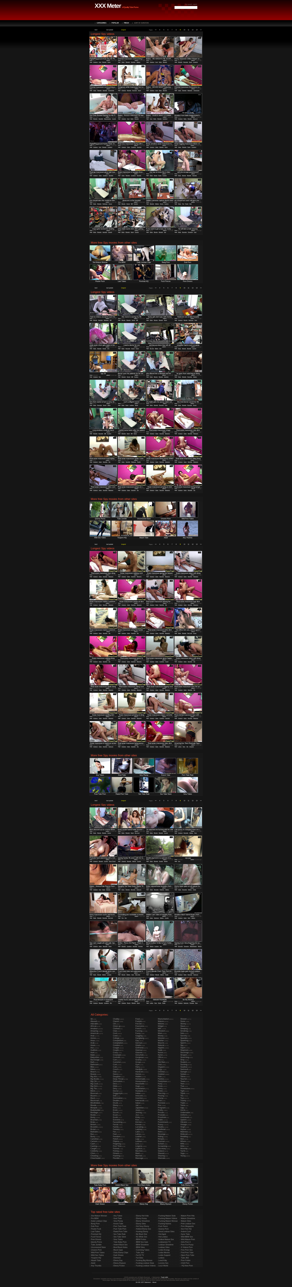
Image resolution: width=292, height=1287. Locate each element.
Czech (115, 1069)
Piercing (161, 1093)
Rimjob (166, 861)
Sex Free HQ (186, 1229)
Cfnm (92, 1153)
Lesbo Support (164, 1255)
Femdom (116, 1136)
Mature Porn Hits (187, 1216)
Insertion (139, 1098)
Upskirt (183, 1120)
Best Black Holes (120, 1247)
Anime (93, 1038)
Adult (93, 1263)
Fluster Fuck (96, 1229)
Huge (137, 1086)
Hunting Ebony (142, 1231)
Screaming (162, 1146)
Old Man (161, 1062)
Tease (182, 1081)
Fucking (165, 175)
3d (91, 1019)
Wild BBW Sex (187, 1237)
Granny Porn (163, 1229)
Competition (118, 1040)
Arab (92, 1043)
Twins (182, 1105)
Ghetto (138, 1045)
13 (197, 30)
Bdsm (92, 1069)
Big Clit (93, 1081)
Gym (137, 1064)
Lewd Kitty (162, 1260)
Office (109, 405)
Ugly (182, 1108)
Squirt (182, 1048)
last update (109, 30)
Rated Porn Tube (120, 1231)
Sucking (183, 1064)
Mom (160, 1033)
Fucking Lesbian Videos (146, 1266)
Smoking (184, 1031)
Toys (182, 1098)
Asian (123, 62)
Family (116, 1127)
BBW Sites (140, 1247)
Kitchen (138, 1122)
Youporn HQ (96, 1258)
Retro (160, 1132)
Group (138, 1062)
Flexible (116, 1158)
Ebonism (117, 1258)
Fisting (116, 1151)
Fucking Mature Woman (168, 1221)
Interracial (139, 1100)
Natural (161, 1045)
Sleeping (184, 1028)
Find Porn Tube (187, 1253)
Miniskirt (161, 1031)
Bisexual (94, 1093)
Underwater (185, 1112)
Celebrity (94, 1151)
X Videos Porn (187, 1247)
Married (138, 1156)
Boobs (93, 1115)
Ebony (115, 1105)
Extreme (116, 1120)
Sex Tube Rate (119, 1234)
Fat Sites (139, 1258)
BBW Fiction (141, 1239)
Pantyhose (162, 1081)
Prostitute (162, 1117)
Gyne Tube (185, 1234)
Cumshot (195, 62)
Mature (134, 861)
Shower (183, 1019)
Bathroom (94, 1064)
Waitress (184, 1132)
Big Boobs (94, 1079)
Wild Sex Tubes (97, 1255)
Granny (138, 1060)
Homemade (140, 1079)
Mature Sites (186, 1221)
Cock (115, 1033)
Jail (136, 1105)
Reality (139, 462)
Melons (161, 1024)
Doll (114, 1096)
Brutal (92, 1129)
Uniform (183, 1115)
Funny (138, 1033)
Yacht (182, 1151)
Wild (182, 1146)
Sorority (183, 1036)
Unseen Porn (96, 1250)
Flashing (162, 889)
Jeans (138, 1110)
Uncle (182, 1110)
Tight (182, 1091)
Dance (115, 1074)
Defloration (117, 1081)
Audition (93, 1050)
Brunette (185, 62)
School (161, 1144)
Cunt (166, 405)
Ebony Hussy (141, 1218)
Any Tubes (117, 1216)
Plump (160, 1098)
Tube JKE (185, 1258)
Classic (116, 1021)
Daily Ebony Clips (120, 1253)
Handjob (133, 62)
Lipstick (138, 1148)
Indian (138, 1093)
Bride (92, 1122)
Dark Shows (118, 1255)
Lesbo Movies (164, 1253)
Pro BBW (95, 1218)
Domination (118, 1098)
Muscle (161, 1043)
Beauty (93, 1074)
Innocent (139, 1096)
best (96, 30)
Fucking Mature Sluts (167, 1216)
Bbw (92, 1067)
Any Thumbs (96, 1266)
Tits (109, 462)
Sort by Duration (141, 23)
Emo (115, 1108)
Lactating (139, 1127)
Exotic (115, 1117)
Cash (92, 1144)
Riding (156, 348)
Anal (100, 62)
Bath (92, 1062)
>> (201, 30)
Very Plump (118, 1221)
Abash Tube (96, 1260)
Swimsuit (184, 1069)
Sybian (183, 1074)
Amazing (191, 746)
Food (137, 1019)
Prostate (161, 1115)
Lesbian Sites (163, 1247)
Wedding (184, 1136)
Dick (190, 203)
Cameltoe (94, 1139)
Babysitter (94, 1057)
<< (155, 30)
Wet (182, 1139)
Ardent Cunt (186, 1231)
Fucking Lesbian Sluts (145, 1263)
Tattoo (182, 1076)
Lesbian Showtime (165, 1245)
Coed (115, 1036)
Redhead (105, 203)
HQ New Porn (187, 1266)
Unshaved (184, 1117)
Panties (161, 1079)
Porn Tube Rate (119, 1226)
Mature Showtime (188, 1218)
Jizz (137, 1115)
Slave (182, 1026)
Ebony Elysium (119, 1263)
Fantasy (116, 1129)
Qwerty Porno (96, 1242)
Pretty (160, 1110)
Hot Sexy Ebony (142, 1226)
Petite (160, 1091)
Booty (92, 1117)
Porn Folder (185, 1260)
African (93, 1026)
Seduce (161, 1151)
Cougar (116, 1048)
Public (194, 889)
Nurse (136, 405)
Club (115, 1031)
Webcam (184, 1134)
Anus (92, 1040)
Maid (137, 1153)
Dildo (115, 1086)
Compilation (118, 1043)
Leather (138, 1136)
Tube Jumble (96, 1245)
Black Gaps (118, 1250)
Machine (139, 1151)
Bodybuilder (95, 1110)
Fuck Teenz (163, 1226)
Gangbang (139, 1038)
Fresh (126, 23)
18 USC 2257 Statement (143, 1282)
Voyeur (183, 1129)
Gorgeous (139, 1057)
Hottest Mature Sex (166, 1239)
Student (183, 1062)
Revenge (161, 1134)
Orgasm (161, 1067)
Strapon (183, 1055)
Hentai (138, 1074)
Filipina (116, 1141)
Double (161, 861)
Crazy (115, 1052)
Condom (116, 1045)
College (116, 1038)
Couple (114, 118)
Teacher (183, 1079)
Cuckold (116, 1057)
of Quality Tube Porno (130, 7)
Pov (183, 203)
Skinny (183, 1024)
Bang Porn (95, 1224)
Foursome (139, 1026)
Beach (128, 1003)
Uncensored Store (98, 1247)
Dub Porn (95, 1226)
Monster (161, 1038)
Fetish (163, 1003)
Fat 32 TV (140, 1255)
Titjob (182, 1093)
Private (104, 348)
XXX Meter (108, 5)
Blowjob (104, 62)
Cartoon (93, 1141)
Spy (108, 348)
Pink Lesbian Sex (188, 1224)
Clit (114, 1024)
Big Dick (94, 1086)
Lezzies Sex (163, 1263)
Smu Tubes (118, 1239)
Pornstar (140, 946)
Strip (182, 1060)
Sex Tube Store (119, 1237)
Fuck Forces (96, 1237)
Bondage (94, 1112)
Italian (138, 1103)
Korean (138, 1124)
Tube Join (140, 1253)
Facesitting (117, 1122)
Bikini (92, 1091)
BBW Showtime (142, 1245)
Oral (160, 1064)
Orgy (160, 1069)
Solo (182, 1033)
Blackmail (94, 1100)
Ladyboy (139, 1129)
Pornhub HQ (96, 1234)
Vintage (183, 1124)
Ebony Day (118, 1260)
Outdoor (161, 1074)
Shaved (161, 1153)
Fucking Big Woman (144, 1260)
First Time (137, 974)
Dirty (115, 1088)
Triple (182, 1103)
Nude (160, 1050)
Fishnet (116, 1148)
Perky (160, 1088)
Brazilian (94, 1120)
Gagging (138, 1036)
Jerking (138, 1112)
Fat (114, 1132)
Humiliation (140, 1088)
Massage (190, 90)
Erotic (159, 1003)
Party (160, 1084)
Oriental (161, 1072)
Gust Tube (117, 1218)
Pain (160, 1076)
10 (184, 30)
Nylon (160, 1055)
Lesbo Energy (164, 1250)
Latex (137, 1132)
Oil (159, 1060)
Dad (114, 1072)
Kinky (137, 1117)
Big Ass (93, 1076)
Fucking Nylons (164, 1224)
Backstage (94, 1060)
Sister (182, 1021)
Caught (110, 232)
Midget (161, 1026)
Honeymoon (140, 1081)
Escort (116, 1112)
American (94, 1033)
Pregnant (162, 1108)
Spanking (184, 1040)
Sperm (183, 1043)
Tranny (183, 1100)
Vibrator (183, 1122)
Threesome (196, 90)
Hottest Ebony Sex (143, 1229)
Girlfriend (139, 1048)
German (138, 1043)
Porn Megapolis (187, 1226)
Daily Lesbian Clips (99, 1221)
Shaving (161, 1156)
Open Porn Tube (187, 1255)
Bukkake (94, 1132)
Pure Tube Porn (119, 1229)
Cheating (94, 1156)
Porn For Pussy (187, 1245)
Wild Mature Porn (188, 1239)
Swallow (183, 1067)
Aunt (92, 1052)
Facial (166, 661)
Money (161, 1036)
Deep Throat (112, 861)
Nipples (161, 1048)
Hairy (189, 918)
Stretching (184, 1057)
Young (182, 1156)
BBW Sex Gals (142, 1242)
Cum (115, 1060)
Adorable (94, 1024)
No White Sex (141, 1237)
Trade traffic (164, 1277)
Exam (115, 1115)
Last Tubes (95, 1231)
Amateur (95, 62)
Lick (137, 1144)
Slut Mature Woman (99, 1216)
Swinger (183, 1072)
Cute (195, 232)
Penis (160, 1086)
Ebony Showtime (143, 1221)
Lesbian (132, 405)
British (93, 1124)
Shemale (161, 1158)
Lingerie (109, 974)
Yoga (182, 1153)
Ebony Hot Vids (142, 1216)
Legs (137, 1139)
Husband (139, 1091)
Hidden (138, 62)
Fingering (190, 232)
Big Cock (189, 633)
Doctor (155, 175)
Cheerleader (95, 1158)
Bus (92, 1134)
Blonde (184, 175)
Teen (195, 320)
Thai (182, 1086)
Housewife (139, 1084)
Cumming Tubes (142, 1250)
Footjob (138, 1021)
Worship (183, 1148)
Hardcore (191, 320)
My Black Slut (141, 1234)
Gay (137, 1040)
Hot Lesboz (163, 1237)
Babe (160, 62)
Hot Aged (162, 1234)
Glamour (139, 1050)
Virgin (182, 1127)
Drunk (115, 1103)
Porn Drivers (96, 1239)
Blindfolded (95, 1103)
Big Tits (152, 348)
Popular (115, 23)
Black (92, 1098)
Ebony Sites (141, 1224)
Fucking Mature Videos (167, 1218)
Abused (93, 1021)
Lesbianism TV (164, 1242)
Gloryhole (139, 1055)
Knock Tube (118, 1224)
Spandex (184, 1038)
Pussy (159, 175)
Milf (132, 203)
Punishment (163, 1122)
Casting (93, 1146)
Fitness (116, 1153)
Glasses (138, 1052)
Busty (109, 62)
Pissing (161, 1096)
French (138, 1028)
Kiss (137, 1120)
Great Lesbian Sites (166, 1231)
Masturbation (107, 118)
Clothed (116, 1028)
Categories (101, 23)
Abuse (154, 1282)
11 (188, 30)
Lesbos (161, 1258)
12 (192, 30)
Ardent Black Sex (120, 1245)
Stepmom (184, 1050)
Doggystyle (111, 90)
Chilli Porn (185, 1263)
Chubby (116, 1019)
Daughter (117, 1076)
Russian (161, 1141)
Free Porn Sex (187, 1250)
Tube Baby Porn (120, 1242)
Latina (179, 746)
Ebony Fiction (119, 1266)
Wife (182, 1144)
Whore (183, 1141)
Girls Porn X (186, 1242)
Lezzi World (163, 1266)
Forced (138, 1024)
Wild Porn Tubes (97, 1253)
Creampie (117, 1055)
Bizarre (93, 1096)
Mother (151, 946)
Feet (115, 1134)
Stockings (184, 1052)
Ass (165, 232)
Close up (195, 118)
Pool (160, 1100)
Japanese (139, 1108)
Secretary (162, 1148)
